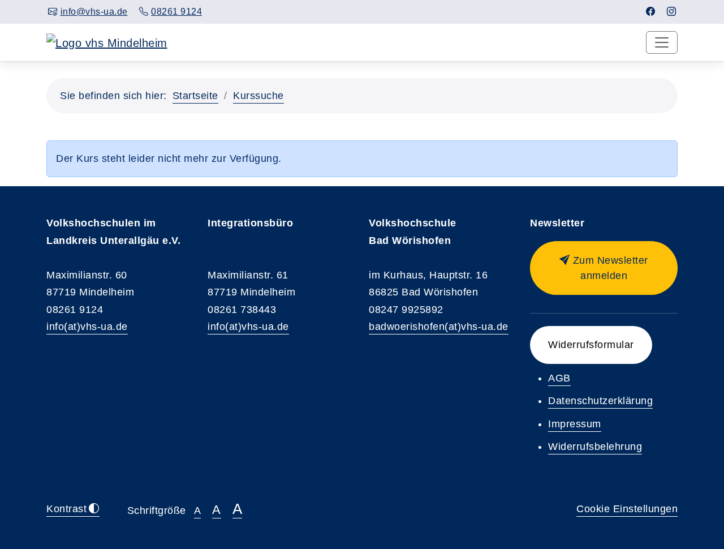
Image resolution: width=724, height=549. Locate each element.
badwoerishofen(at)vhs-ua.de (438, 326)
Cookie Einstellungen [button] (627, 508)
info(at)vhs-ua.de (87, 326)
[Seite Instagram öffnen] (671, 11)
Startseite (195, 95)
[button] (604, 268)
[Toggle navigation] (662, 42)
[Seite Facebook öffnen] (650, 11)
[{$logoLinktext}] (106, 42)
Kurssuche (258, 95)
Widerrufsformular (591, 344)
